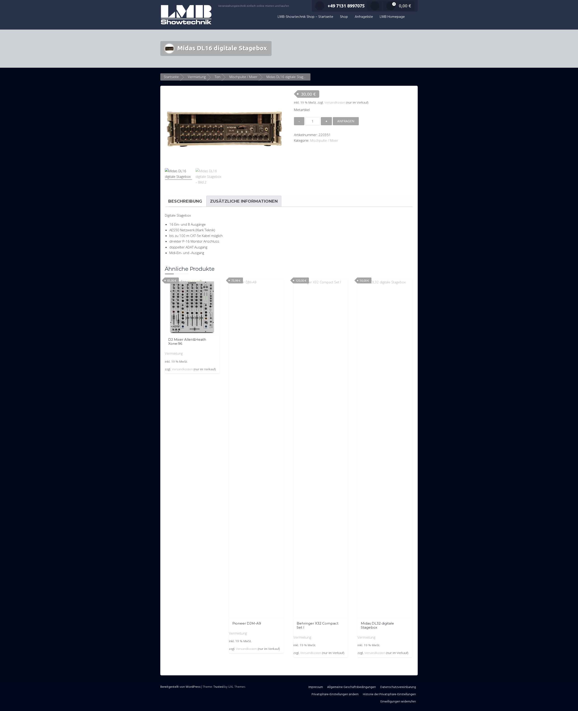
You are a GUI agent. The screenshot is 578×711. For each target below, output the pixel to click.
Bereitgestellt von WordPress (180, 687)
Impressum (315, 687)
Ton (217, 76)
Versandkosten (334, 102)
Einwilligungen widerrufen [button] (398, 701)
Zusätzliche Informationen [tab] (244, 201)
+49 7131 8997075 (346, 5)
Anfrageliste (364, 17)
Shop (344, 17)
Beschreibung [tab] (185, 201)
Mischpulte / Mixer (243, 76)
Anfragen (345, 121)
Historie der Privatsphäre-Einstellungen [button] (389, 694)
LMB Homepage (392, 17)
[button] (413, 17)
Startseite (171, 76)
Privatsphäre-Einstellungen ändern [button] (335, 694)
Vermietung (197, 76)
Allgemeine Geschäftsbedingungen (351, 687)
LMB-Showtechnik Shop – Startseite (305, 17)
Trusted (218, 687)
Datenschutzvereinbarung (398, 687)
